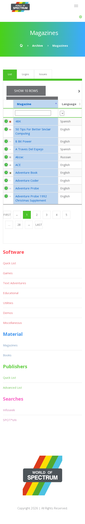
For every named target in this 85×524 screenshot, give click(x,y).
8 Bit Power (23, 141)
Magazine (24, 104)
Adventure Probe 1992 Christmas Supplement (31, 198)
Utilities (8, 303)
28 (19, 225)
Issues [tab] (43, 74)
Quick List (9, 263)
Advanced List (12, 387)
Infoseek (9, 410)
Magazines (10, 345)
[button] (80, 17)
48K (18, 121)
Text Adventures (14, 283)
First (7, 215)
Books (7, 355)
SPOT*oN (9, 420)
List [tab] (10, 74)
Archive (37, 45)
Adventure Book (26, 172)
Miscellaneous (12, 323)
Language (69, 104)
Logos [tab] (25, 74)
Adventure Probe (27, 188)
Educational (10, 293)
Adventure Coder (27, 180)
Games (8, 273)
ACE (18, 165)
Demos (8, 313)
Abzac (19, 157)
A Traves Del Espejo (29, 149)
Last (38, 225)
